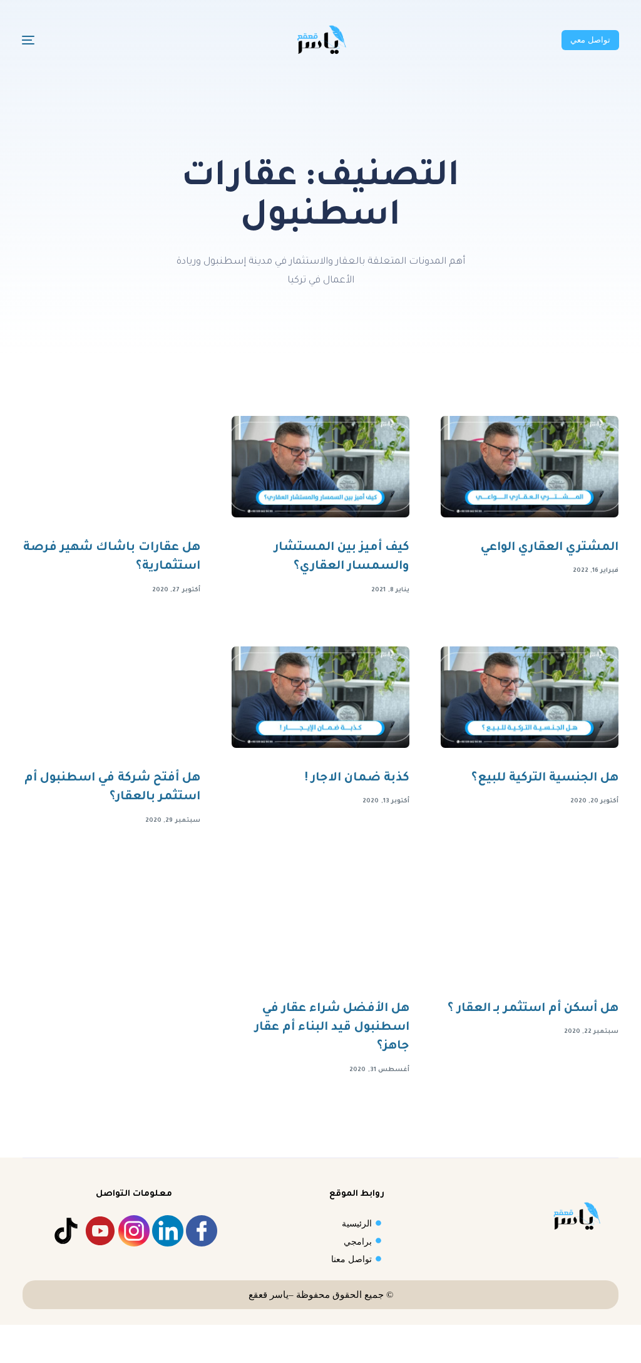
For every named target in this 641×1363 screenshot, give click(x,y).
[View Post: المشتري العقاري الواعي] (529, 466)
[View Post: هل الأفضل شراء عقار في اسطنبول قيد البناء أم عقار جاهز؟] (320, 927)
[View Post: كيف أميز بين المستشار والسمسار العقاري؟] (320, 466)
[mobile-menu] (53, 40)
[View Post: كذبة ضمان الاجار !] (320, 697)
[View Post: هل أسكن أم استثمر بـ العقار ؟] (529, 927)
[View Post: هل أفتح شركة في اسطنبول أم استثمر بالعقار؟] (111, 697)
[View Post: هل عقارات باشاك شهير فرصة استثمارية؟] (111, 466)
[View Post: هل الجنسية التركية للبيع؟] (529, 697)
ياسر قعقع (269, 1295)
